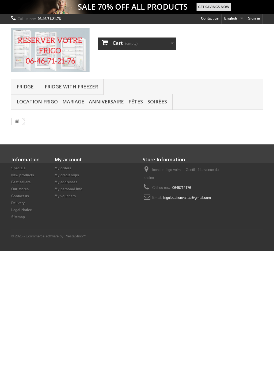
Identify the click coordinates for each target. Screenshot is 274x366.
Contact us (210, 18)
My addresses (66, 182)
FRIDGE (25, 86)
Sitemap (18, 217)
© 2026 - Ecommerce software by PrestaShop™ (48, 236)
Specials (18, 168)
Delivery (18, 203)
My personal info (68, 189)
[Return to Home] (17, 121)
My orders (63, 168)
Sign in (254, 18)
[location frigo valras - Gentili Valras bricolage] (50, 50)
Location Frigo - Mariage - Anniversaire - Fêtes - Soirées (92, 101)
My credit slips (67, 175)
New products (22, 175)
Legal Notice (21, 210)
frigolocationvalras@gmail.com (187, 198)
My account (68, 159)
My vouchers (65, 196)
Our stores (20, 189)
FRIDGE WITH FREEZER (71, 86)
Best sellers (21, 182)
